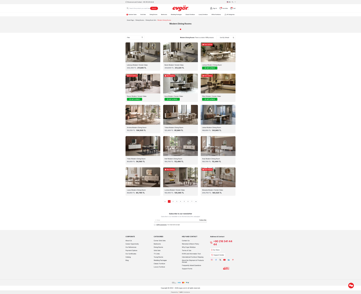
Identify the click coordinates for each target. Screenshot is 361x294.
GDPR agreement (161, 224)
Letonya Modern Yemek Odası (137, 65)
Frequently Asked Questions (191, 265)
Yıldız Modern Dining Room (136, 159)
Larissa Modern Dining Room (212, 65)
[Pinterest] (233, 260)
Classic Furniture (190, 14)
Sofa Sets (143, 14)
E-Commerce (186, 292)
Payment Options (131, 250)
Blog (127, 260)
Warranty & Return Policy (190, 244)
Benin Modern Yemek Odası (174, 65)
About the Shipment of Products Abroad (193, 261)
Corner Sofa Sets (160, 241)
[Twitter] (220, 260)
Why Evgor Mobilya (188, 247)
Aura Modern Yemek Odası (174, 96)
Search (154, 8)
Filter (128, 37)
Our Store (216, 250)
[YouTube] (224, 260)
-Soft (180, 292)
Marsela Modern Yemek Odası (212, 190)
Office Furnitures (216, 14)
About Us (129, 241)
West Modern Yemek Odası (211, 96)
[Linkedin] (228, 260)
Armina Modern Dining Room (136, 127)
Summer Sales (133, 14)
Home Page (130, 20)
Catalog (128, 257)
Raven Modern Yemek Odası (136, 96)
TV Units (157, 254)
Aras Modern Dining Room (211, 159)
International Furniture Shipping (192, 257)
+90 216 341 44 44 (222, 243)
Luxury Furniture (203, 14)
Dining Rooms (153, 14)
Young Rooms (158, 257)
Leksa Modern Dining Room (211, 127)
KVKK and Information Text (191, 254)
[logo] (180, 8)
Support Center (218, 255)
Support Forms (187, 269)
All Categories (231, 14)
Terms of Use (186, 250)
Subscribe (202, 220)
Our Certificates (131, 254)
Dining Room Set (151, 20)
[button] (180, 29)
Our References (131, 247)
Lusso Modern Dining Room (136, 190)
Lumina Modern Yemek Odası (175, 190)
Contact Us (186, 241)
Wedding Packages (176, 14)
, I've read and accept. (168, 224)
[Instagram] (211, 260)
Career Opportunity (132, 244)
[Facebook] (216, 260)
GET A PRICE (211, 68)
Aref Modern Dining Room (173, 159)
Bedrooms (164, 14)
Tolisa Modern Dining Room (174, 127)
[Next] (195, 201)
